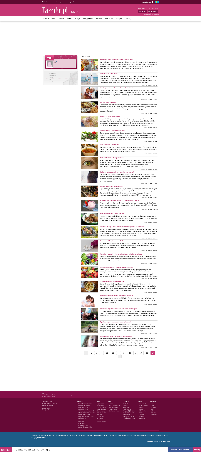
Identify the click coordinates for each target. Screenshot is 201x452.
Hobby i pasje (113, 409)
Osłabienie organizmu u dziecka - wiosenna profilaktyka (118, 309)
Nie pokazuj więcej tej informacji (158, 441)
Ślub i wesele (101, 411)
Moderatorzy (127, 409)
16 (136, 353)
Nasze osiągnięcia (128, 416)
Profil (82, 56)
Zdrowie (99, 19)
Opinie (111, 403)
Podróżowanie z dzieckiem (109, 74)
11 (107, 353)
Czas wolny (142, 418)
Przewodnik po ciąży (84, 405)
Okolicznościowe (114, 411)
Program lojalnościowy (129, 411)
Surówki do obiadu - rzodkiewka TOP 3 (112, 281)
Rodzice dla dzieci (83, 425)
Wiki (152, 411)
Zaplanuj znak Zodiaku (85, 427)
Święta (141, 412)
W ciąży (77, 19)
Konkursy (128, 19)
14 (124, 353)
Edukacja (81, 421)
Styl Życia (141, 416)
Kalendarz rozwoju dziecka (86, 416)
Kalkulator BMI (82, 418)
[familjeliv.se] (157, 2)
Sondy (51, 77)
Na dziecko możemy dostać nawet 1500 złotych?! (116, 295)
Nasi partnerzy (127, 414)
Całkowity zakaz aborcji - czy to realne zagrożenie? (117, 172)
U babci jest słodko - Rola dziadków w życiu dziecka (117, 88)
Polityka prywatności (129, 418)
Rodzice (69, 19)
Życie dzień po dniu (115, 405)
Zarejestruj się (152, 11)
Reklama (125, 405)
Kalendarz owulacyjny (85, 403)
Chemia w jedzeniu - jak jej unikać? (111, 186)
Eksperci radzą (101, 407)
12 (113, 353)
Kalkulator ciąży (83, 409)
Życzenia (153, 412)
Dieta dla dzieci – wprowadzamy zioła (112, 130)
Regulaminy (126, 407)
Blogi (50, 79)
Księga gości (52, 75)
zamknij (197, 450)
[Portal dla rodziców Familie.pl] (55, 14)
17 (141, 353)
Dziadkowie (100, 416)
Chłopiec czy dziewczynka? (86, 412)
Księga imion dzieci (84, 414)
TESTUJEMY (108, 19)
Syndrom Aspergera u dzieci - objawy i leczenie (115, 322)
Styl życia (119, 19)
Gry (79, 420)
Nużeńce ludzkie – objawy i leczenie (112, 158)
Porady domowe (101, 421)
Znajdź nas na (146, 2)
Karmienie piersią (49, 19)
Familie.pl (61, 19)
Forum (152, 403)
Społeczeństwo (113, 407)
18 (147, 353)
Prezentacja (52, 73)
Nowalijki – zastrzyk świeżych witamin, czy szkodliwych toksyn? (121, 254)
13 (118, 353)
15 (130, 353)
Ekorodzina (100, 405)
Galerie (51, 82)
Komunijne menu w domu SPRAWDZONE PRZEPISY (117, 59)
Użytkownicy (101, 420)
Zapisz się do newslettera (151, 14)
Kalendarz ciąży (83, 407)
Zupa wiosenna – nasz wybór (109, 145)
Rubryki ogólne (101, 409)
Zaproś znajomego (128, 412)
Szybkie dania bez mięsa (108, 102)
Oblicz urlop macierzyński (86, 411)
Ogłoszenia (100, 403)
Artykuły (153, 407)
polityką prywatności (38, 438)
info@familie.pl (46, 410)
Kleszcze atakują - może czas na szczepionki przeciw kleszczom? (122, 227)
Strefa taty (100, 418)
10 (101, 353)
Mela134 (58, 62)
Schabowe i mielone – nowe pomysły (112, 213)
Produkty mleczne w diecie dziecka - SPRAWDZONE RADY (119, 200)
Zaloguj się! (142, 11)
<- (86, 353)
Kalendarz (81, 423)
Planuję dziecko (88, 19)
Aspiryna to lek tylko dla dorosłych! (112, 241)
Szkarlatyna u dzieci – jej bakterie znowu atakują (116, 336)
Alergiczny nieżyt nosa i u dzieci (110, 116)
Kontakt (125, 403)
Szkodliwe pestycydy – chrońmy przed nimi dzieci (116, 267)
